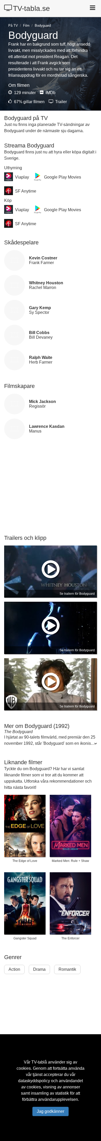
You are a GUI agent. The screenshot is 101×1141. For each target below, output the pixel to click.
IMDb (50, 92)
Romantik (67, 969)
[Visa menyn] (93, 8)
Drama (39, 969)
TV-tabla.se (31, 8)
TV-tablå (39, 1062)
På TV (13, 25)
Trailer (60, 102)
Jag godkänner (50, 1111)
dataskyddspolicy (34, 1081)
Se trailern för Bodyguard (77, 594)
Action (14, 969)
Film (26, 25)
